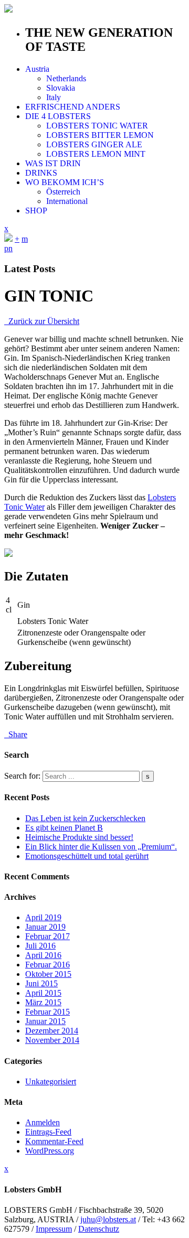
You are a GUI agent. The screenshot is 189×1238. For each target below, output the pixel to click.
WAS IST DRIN (53, 163)
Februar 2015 (47, 1011)
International (67, 201)
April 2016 (43, 955)
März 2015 (43, 1002)
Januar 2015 (45, 1021)
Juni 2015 (41, 983)
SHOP (36, 210)
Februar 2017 (47, 936)
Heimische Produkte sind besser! (79, 837)
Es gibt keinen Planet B (64, 827)
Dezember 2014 (51, 1030)
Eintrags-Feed (48, 1131)
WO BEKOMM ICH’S (64, 182)
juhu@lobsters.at (108, 1219)
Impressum (54, 1228)
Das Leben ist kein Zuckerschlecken (85, 818)
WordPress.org (49, 1150)
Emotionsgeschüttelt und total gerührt (87, 856)
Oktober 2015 (48, 974)
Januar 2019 (45, 926)
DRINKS (41, 172)
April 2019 (43, 917)
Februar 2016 (47, 964)
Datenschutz (98, 1228)
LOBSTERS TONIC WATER (97, 125)
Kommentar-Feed (54, 1141)
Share (15, 734)
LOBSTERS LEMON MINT (95, 153)
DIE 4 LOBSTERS (58, 116)
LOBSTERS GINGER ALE (94, 144)
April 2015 (43, 992)
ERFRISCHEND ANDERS (72, 106)
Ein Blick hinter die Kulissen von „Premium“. (101, 846)
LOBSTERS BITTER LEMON (100, 135)
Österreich (63, 191)
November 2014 (52, 1040)
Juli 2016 (40, 945)
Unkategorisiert (50, 1081)
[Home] (8, 238)
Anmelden (42, 1122)
